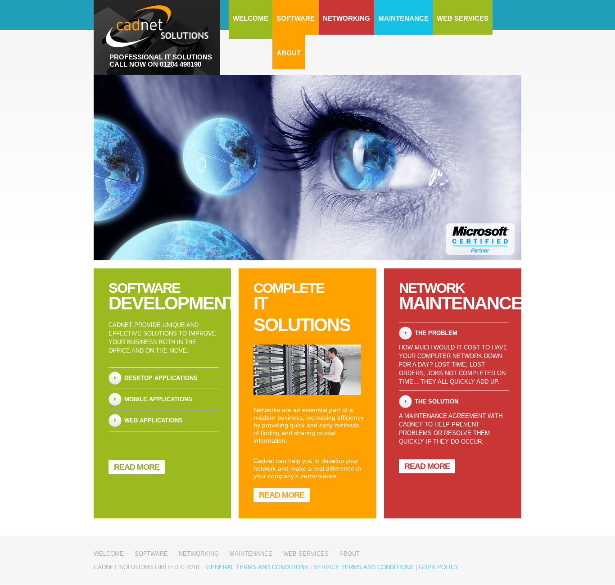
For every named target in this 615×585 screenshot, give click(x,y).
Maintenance (403, 18)
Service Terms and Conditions (363, 567)
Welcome (250, 18)
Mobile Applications (158, 399)
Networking (346, 18)
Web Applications (153, 420)
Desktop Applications (161, 378)
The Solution (436, 401)
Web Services (462, 18)
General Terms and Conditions (257, 567)
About (288, 53)
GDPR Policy (439, 567)
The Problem (436, 333)
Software (295, 18)
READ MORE (136, 467)
